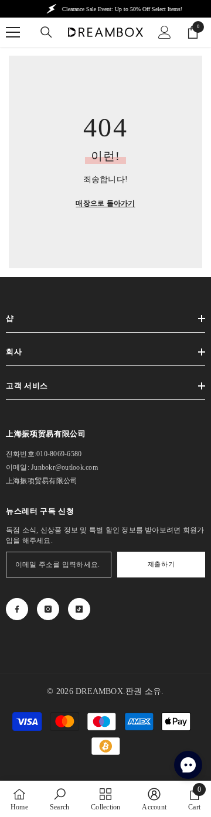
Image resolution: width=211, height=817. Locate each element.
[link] (59, 799)
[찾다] (46, 32)
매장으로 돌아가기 (105, 203)
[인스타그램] (48, 609)
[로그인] (164, 32)
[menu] (13, 32)
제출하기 (161, 564)
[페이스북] (17, 609)
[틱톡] (79, 609)
